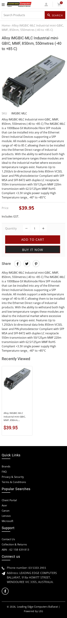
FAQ (4, 471)
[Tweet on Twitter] (26, 263)
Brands (6, 466)
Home (6, 25)
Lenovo (6, 515)
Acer (4, 505)
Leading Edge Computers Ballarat (37, 606)
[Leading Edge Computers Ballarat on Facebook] (5, 591)
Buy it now (32, 250)
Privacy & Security (13, 476)
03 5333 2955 (37, 567)
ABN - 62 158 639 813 (15, 549)
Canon (6, 510)
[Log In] (46, 5)
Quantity (11, 228)
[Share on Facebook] (17, 263)
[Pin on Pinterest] (36, 263)
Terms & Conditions (14, 482)
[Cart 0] (59, 5)
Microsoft (7, 521)
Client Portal (9, 500)
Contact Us (8, 539)
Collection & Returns (14, 544)
